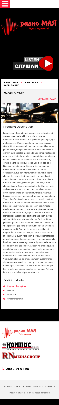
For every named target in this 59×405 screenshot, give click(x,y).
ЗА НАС (17, 386)
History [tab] (10, 290)
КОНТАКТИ (50, 386)
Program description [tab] (16, 286)
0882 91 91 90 (17, 369)
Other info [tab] (11, 294)
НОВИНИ (27, 386)
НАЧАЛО (8, 386)
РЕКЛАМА (38, 386)
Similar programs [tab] (15, 299)
